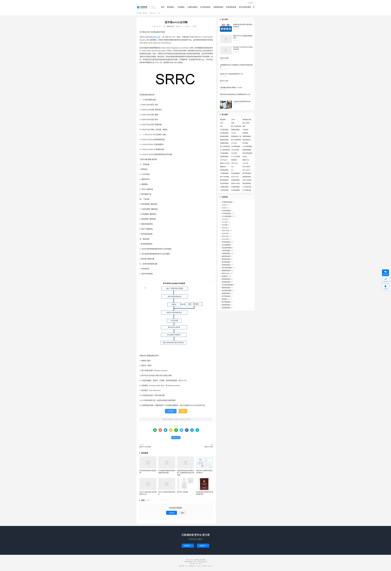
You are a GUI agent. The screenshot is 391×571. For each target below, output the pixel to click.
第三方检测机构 (236, 126)
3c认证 (224, 205)
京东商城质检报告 (236, 173)
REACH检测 (246, 166)
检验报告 (245, 133)
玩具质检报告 (224, 156)
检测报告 (181, 7)
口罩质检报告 (224, 187)
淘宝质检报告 (231, 7)
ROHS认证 (225, 233)
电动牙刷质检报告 (247, 183)
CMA (221, 123)
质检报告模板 (246, 150)
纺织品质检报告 (227, 290)
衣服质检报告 (226, 293)
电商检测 (234, 160)
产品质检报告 (224, 129)
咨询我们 (203, 545)
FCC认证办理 (235, 156)
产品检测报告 (224, 153)
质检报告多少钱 (236, 136)
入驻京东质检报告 (225, 190)
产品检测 (245, 129)
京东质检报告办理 (225, 183)
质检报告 (142, 7)
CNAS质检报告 (247, 146)
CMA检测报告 (226, 210)
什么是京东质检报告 (247, 187)
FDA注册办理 (246, 190)
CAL (232, 166)
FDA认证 (224, 228)
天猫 (232, 123)
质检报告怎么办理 (247, 140)
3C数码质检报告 (227, 202)
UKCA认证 (223, 160)
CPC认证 (245, 163)
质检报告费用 (224, 136)
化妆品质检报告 (227, 248)
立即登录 (171, 513)
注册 (182, 513)
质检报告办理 (246, 119)
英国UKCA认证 (225, 163)
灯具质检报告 (235, 187)
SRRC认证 (156, 37)
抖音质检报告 (235, 180)
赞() (194, 26)
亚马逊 (244, 156)
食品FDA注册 (235, 183)
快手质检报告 (226, 262)
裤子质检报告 (226, 296)
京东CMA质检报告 (247, 180)
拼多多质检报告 (245, 7)
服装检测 (223, 166)
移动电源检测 (224, 180)
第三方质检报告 (236, 140)
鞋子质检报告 (246, 173)
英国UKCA (245, 160)
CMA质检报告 (235, 146)
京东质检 (245, 143)
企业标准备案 (235, 190)
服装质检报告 (224, 140)
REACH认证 (235, 176)
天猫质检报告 (218, 7)
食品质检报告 (226, 305)
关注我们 (250, 3)
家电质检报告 (246, 176)
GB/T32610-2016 (247, 170)
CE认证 (233, 133)
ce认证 (224, 208)
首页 (162, 7)
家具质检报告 (226, 256)
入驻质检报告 (224, 173)
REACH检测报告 (225, 176)
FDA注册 (234, 153)
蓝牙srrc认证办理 (145, 447)
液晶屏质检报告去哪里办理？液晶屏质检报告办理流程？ (185, 473)
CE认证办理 (235, 150)
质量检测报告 (235, 129)
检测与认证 (153, 13)
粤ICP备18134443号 (195, 563)
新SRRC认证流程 (182, 492)
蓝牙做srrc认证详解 (176, 22)
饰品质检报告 (226, 307)
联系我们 (187, 545)
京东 (221, 126)
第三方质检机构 (225, 146)
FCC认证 (234, 143)
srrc (232, 170)
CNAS (233, 119)
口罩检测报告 (192, 7)
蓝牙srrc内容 (209, 447)
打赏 (182, 411)
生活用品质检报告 (227, 285)
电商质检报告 (246, 136)
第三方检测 (246, 123)
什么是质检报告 (225, 150)
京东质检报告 (205, 7)
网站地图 (202, 560)
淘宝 (243, 126)
